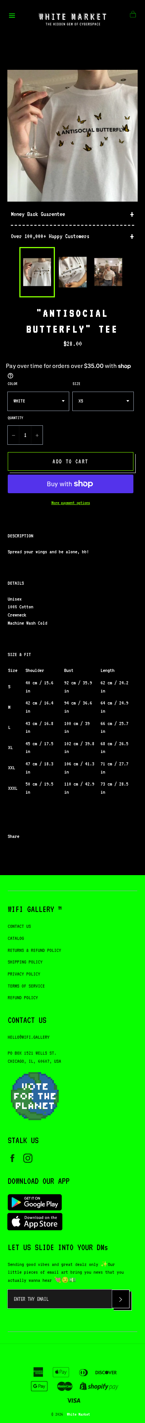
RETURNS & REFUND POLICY (34, 950)
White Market (78, 1414)
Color (12, 383)
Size (76, 383)
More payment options (70, 502)
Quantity (15, 417)
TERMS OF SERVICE (26, 986)
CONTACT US (19, 926)
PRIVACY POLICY (24, 974)
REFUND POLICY (23, 997)
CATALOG (16, 938)
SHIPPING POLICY (25, 962)
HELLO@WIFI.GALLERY (28, 1037)
